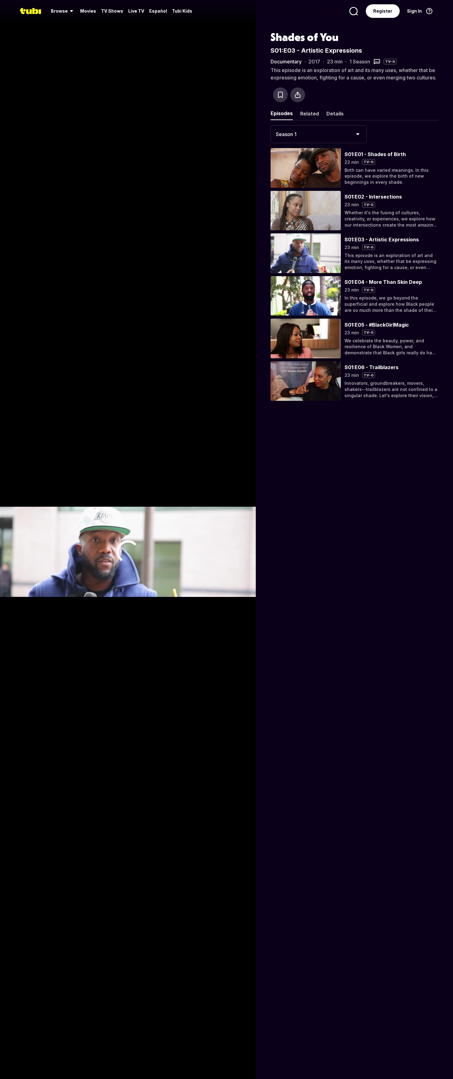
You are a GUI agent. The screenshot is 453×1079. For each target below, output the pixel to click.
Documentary (286, 61)
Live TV (136, 11)
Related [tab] (309, 114)
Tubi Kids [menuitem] (182, 11)
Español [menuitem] (158, 11)
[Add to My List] (280, 94)
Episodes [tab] (282, 113)
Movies (88, 11)
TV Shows (112, 11)
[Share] (297, 94)
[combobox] (318, 134)
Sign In (414, 11)
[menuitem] (63, 11)
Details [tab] (335, 114)
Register (382, 11)
